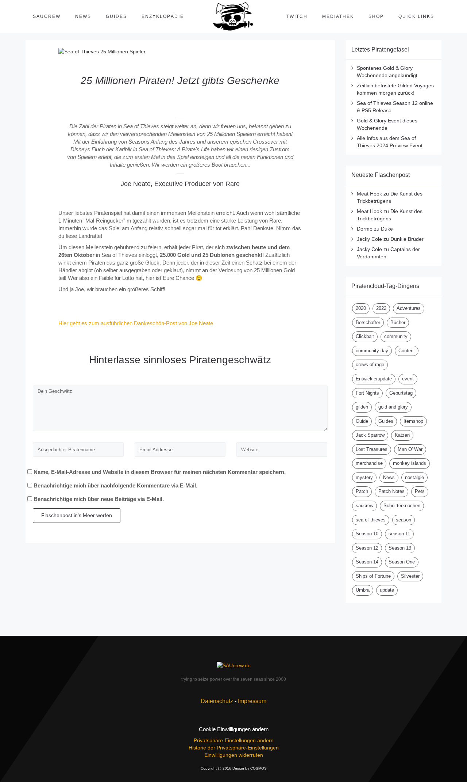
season (403, 520)
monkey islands (409, 463)
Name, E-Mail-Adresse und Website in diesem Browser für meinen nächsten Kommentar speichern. (160, 472)
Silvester (410, 576)
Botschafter (368, 322)
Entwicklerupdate (374, 378)
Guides (116, 16)
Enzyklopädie (163, 16)
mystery (364, 477)
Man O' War (410, 449)
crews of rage (370, 364)
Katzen (402, 435)
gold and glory (393, 407)
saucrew (364, 505)
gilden (362, 407)
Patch (362, 491)
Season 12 (367, 548)
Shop (376, 16)
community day (372, 350)
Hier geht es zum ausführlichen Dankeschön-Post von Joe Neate (135, 323)
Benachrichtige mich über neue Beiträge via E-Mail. (99, 499)
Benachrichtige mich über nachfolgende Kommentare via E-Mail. (115, 485)
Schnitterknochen (401, 505)
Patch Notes (391, 491)
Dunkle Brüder (407, 239)
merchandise (369, 463)
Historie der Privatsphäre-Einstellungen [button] (234, 748)
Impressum (252, 701)
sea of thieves (371, 520)
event (408, 378)
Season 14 (367, 562)
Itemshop (413, 421)
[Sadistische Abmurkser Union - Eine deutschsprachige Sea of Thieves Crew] (233, 665)
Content (406, 350)
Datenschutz (217, 701)
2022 (381, 308)
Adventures (409, 308)
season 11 (399, 533)
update (387, 590)
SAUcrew (47, 16)
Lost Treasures (371, 449)
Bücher (397, 322)
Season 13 (400, 548)
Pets (420, 491)
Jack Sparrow (370, 435)
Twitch (297, 16)
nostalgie (414, 477)
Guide (362, 421)
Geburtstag (401, 393)
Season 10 (367, 533)
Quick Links (416, 16)
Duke (387, 229)
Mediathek (338, 16)
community (396, 336)
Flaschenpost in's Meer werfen (76, 515)
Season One (402, 562)
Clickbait (365, 336)
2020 (361, 308)
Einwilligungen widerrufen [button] (233, 755)
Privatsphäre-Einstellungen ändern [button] (234, 740)
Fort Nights (367, 393)
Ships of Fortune (373, 576)
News (83, 16)
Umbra (363, 590)
